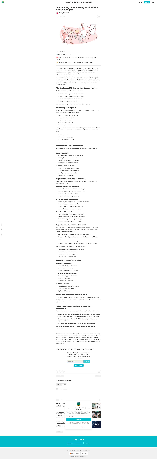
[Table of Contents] (1, 229)
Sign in (153, 2)
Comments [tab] (59, 384)
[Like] (57, 16)
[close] (90, 403)
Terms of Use (84, 422)
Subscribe (147, 2)
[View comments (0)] (60, 16)
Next (97, 375)
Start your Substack (75, 453)
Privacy (77, 450)
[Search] (139, 2)
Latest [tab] (61, 400)
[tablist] (61, 384)
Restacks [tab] (64, 384)
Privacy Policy (87, 423)
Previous (61, 375)
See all (58, 431)
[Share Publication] (142, 2)
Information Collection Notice (78, 423)
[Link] (54, 88)
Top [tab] (57, 400)
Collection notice (86, 450)
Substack (72, 456)
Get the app (84, 453)
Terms (81, 450)
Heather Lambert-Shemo (64, 12)
